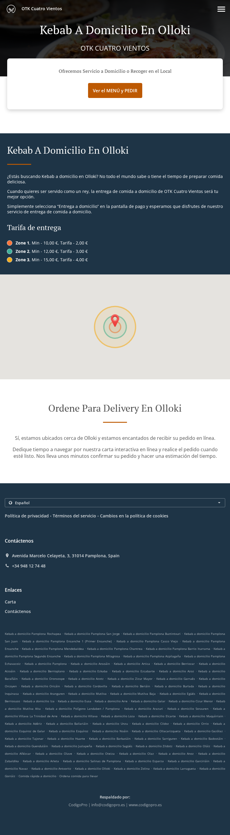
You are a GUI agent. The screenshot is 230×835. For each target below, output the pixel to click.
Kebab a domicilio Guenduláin (26, 746)
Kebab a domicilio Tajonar (24, 738)
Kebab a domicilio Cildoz (150, 723)
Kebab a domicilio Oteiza (96, 753)
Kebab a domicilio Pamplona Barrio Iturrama (178, 649)
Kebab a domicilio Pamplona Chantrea (115, 649)
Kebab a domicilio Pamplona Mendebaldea (53, 649)
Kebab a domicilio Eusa (74, 701)
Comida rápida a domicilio (38, 776)
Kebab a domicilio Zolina (132, 768)
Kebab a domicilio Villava (79, 716)
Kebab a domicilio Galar (148, 701)
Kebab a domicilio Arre (111, 701)
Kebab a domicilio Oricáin (40, 686)
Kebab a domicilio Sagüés (114, 746)
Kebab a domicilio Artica (132, 664)
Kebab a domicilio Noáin (110, 731)
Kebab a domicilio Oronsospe (43, 679)
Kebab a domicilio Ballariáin (67, 723)
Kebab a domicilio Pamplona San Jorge (92, 634)
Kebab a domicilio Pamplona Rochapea (33, 634)
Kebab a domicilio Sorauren (188, 708)
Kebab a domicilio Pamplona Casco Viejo (147, 641)
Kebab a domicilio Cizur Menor (191, 701)
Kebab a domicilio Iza (38, 701)
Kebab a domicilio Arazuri (143, 708)
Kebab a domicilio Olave (53, 753)
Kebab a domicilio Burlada (174, 686)
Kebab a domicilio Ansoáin (90, 664)
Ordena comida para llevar (78, 776)
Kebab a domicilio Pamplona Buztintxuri (152, 634)
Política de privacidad (27, 516)
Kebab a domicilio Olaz (136, 753)
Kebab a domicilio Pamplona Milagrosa (92, 656)
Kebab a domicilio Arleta (41, 761)
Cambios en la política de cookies (134, 516)
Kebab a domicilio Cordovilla (85, 686)
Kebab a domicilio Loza (118, 716)
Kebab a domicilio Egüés (177, 693)
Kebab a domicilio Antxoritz (51, 768)
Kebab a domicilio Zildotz (154, 746)
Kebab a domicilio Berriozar (174, 664)
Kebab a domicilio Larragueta (174, 768)
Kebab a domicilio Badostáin (202, 738)
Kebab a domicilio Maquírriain (201, 716)
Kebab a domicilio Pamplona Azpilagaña (152, 656)
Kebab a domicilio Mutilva (87, 693)
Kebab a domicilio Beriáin (131, 686)
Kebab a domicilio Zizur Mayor (130, 679)
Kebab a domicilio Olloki (92, 768)
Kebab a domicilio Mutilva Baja (133, 693)
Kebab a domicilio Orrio (191, 723)
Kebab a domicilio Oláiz (193, 746)
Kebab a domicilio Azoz (176, 671)
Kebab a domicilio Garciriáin (188, 761)
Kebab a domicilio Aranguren (44, 693)
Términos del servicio (74, 516)
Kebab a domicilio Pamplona (46, 664)
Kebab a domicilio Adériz (23, 723)
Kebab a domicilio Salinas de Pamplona (92, 761)
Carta (10, 602)
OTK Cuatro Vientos (41, 8)
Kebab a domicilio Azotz (86, 679)
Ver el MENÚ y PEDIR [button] (115, 90)
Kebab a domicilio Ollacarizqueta (156, 731)
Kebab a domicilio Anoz (176, 753)
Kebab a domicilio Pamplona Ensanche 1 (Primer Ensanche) (67, 641)
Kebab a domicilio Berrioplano (42, 671)
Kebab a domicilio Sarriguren (155, 738)
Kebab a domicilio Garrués (175, 679)
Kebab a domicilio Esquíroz (68, 731)
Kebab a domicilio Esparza (144, 761)
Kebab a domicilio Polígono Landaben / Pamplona (82, 708)
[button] (221, 9)
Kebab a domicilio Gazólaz (203, 731)
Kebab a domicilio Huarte (66, 738)
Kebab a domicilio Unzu (110, 723)
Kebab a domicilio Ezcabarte (133, 671)
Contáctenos (18, 611)
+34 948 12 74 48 (29, 566)
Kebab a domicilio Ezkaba (88, 671)
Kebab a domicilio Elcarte (156, 716)
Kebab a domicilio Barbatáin (110, 738)
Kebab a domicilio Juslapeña (72, 746)
